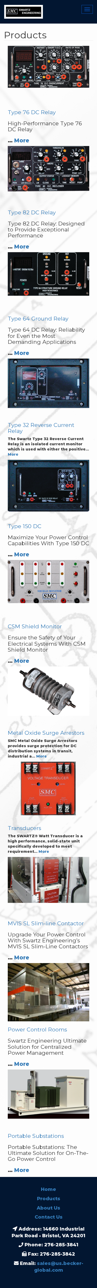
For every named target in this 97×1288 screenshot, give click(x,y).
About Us (48, 1208)
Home (48, 1189)
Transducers (24, 828)
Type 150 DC (24, 526)
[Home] (21, 12)
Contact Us (49, 1217)
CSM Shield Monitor (35, 626)
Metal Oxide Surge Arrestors (46, 733)
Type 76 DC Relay (32, 112)
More (21, 140)
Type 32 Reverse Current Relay (41, 428)
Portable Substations (36, 1136)
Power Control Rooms (37, 1029)
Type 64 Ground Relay (38, 318)
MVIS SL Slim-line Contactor (46, 923)
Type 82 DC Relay (32, 212)
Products (48, 1199)
